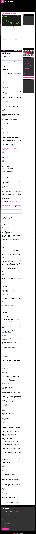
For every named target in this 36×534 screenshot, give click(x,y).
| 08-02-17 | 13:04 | (7, 39)
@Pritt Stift (3, 39)
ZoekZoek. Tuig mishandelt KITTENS (26, 66)
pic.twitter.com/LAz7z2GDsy (6, 34)
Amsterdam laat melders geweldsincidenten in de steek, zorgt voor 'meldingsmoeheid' (28, 63)
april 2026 (24, 74)
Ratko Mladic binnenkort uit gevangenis (27, 68)
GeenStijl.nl (14, 533)
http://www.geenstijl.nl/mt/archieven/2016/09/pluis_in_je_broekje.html (10, 148)
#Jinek (3, 34)
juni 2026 (24, 73)
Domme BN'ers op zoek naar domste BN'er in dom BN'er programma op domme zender (28, 64)
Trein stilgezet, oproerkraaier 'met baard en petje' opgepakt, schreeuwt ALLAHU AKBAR (28, 67)
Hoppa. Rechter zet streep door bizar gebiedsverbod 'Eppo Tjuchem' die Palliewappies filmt (28, 62)
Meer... (24, 75)
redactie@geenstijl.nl (15, 511)
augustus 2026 (24, 72)
